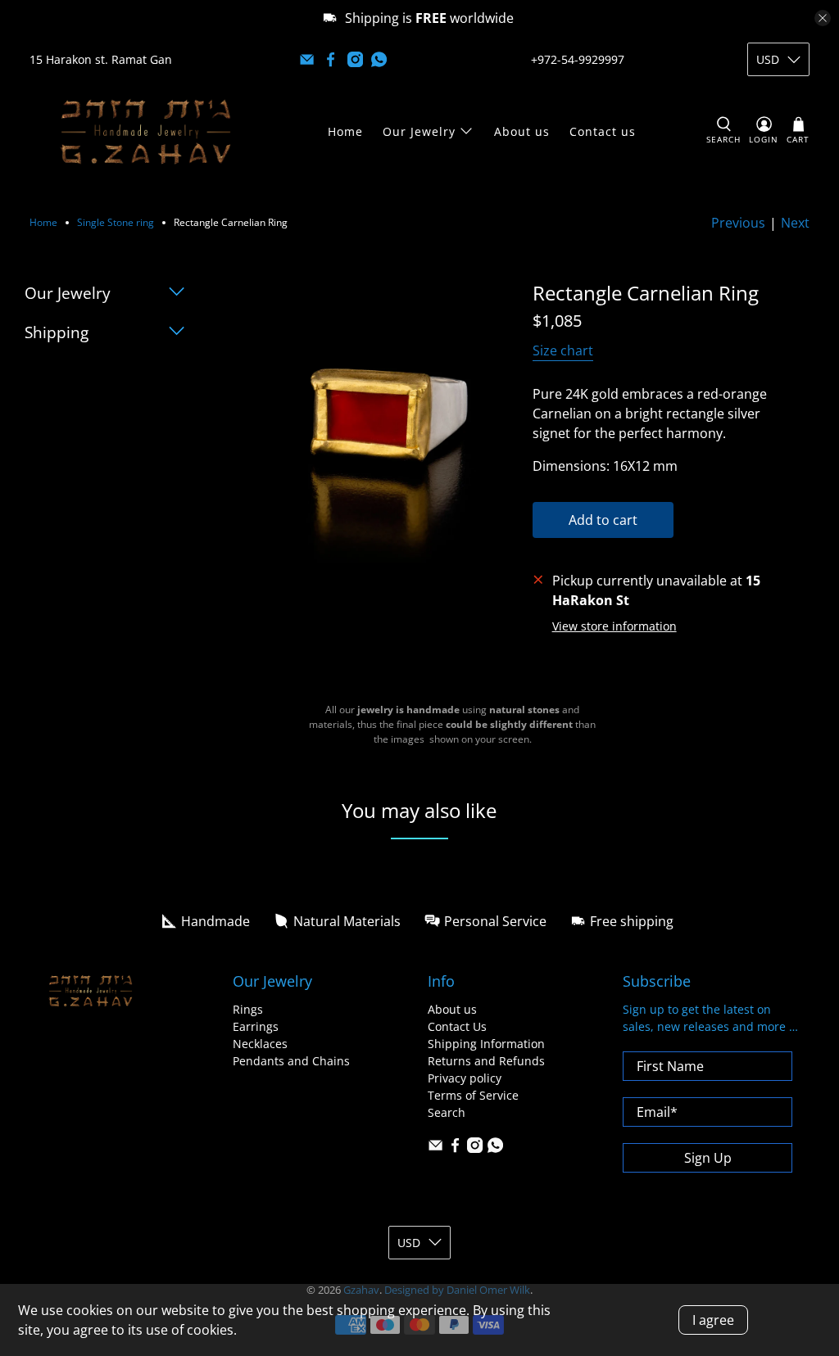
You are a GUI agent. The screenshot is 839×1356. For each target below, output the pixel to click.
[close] (822, 18)
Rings (248, 1009)
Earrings (256, 1026)
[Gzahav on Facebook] (330, 59)
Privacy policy (464, 1078)
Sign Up (708, 1158)
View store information (614, 626)
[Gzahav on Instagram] (355, 59)
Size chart (563, 350)
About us (522, 131)
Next (795, 223)
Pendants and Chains (291, 1061)
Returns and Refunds (486, 1061)
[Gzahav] (145, 131)
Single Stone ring (115, 223)
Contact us (602, 131)
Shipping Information (486, 1043)
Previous (738, 223)
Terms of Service (473, 1095)
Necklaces (260, 1043)
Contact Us (457, 1026)
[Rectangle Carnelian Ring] (375, 422)
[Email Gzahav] (307, 59)
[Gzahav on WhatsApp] (379, 59)
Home (345, 131)
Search (446, 1112)
